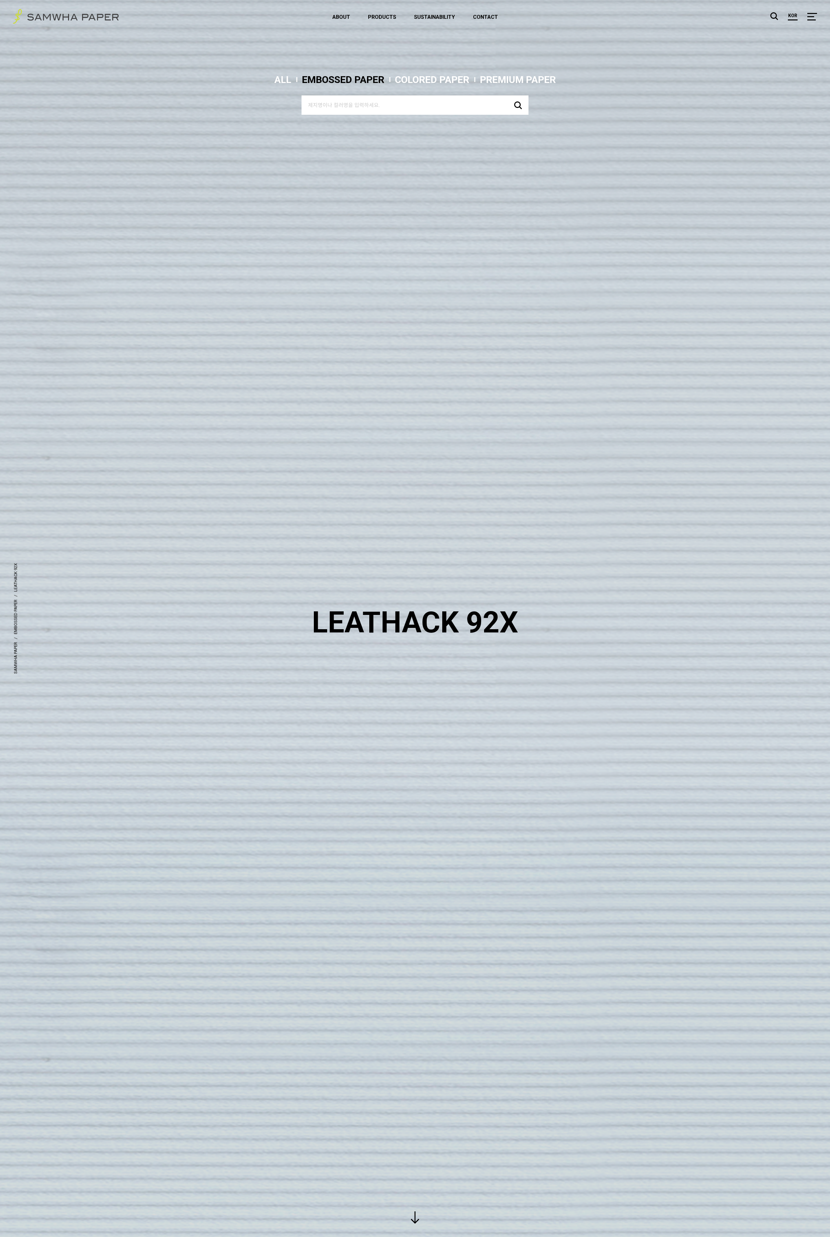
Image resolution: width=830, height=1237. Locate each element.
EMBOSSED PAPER (343, 79)
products (382, 17)
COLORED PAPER (432, 79)
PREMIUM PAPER (518, 79)
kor (792, 15)
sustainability (434, 17)
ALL (282, 79)
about (341, 17)
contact (485, 17)
